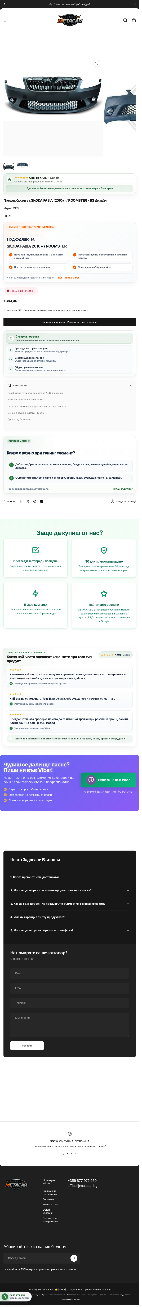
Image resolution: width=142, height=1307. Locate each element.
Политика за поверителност (51, 1220)
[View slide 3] (72, 1154)
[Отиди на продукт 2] (22, 164)
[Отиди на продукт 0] (8, 166)
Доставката (30, 309)
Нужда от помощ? (126, 501)
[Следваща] (134, 4)
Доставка (48, 1199)
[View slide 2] (68, 1154)
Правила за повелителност (53, 1295)
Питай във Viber (123, 488)
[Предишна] (5, 4)
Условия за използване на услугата (82, 1295)
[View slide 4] (76, 1154)
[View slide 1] (63, 1154)
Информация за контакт (70, 1299)
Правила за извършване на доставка (114, 1295)
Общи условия (47, 1211)
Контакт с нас (51, 1204)
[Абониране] (73, 1258)
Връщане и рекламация (50, 1192)
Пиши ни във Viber (67, 277)
